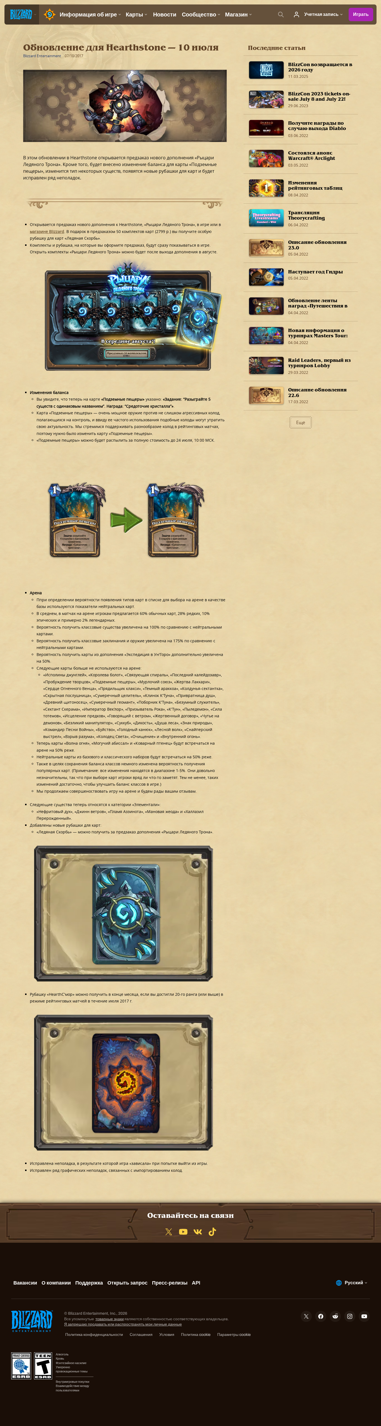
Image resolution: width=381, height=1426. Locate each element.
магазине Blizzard (47, 231)
